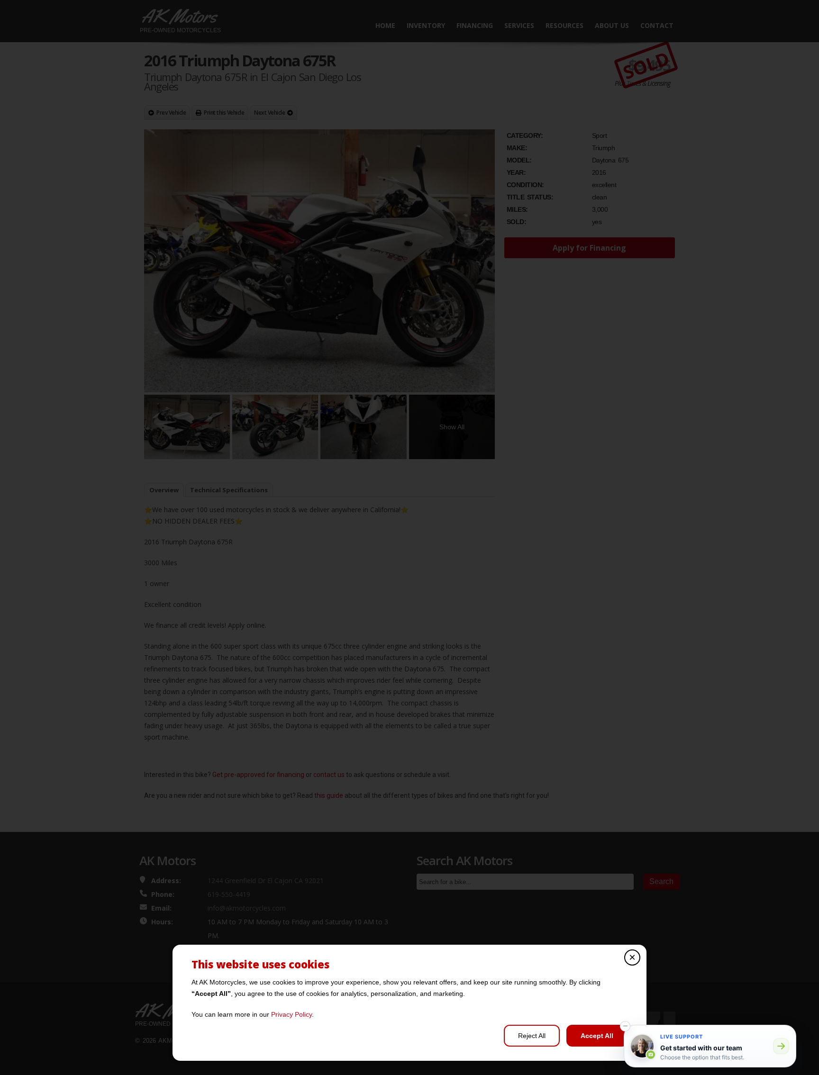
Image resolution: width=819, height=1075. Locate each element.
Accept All (597, 1035)
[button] (625, 1026)
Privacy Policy (291, 1014)
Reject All (532, 1035)
